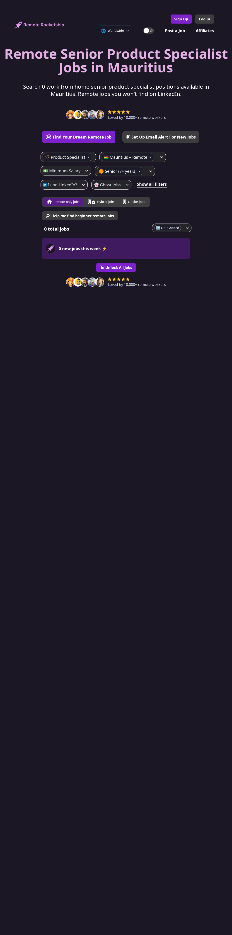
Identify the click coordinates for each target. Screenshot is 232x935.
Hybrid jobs (106, 202)
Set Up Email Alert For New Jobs (163, 137)
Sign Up (181, 19)
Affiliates (205, 30)
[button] (88, 157)
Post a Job (175, 30)
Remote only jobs (66, 202)
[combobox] (92, 157)
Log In (204, 19)
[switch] (148, 30)
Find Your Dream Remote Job (82, 137)
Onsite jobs (136, 202)
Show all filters (152, 184)
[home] (39, 25)
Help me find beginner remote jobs (82, 215)
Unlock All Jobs (118, 267)
